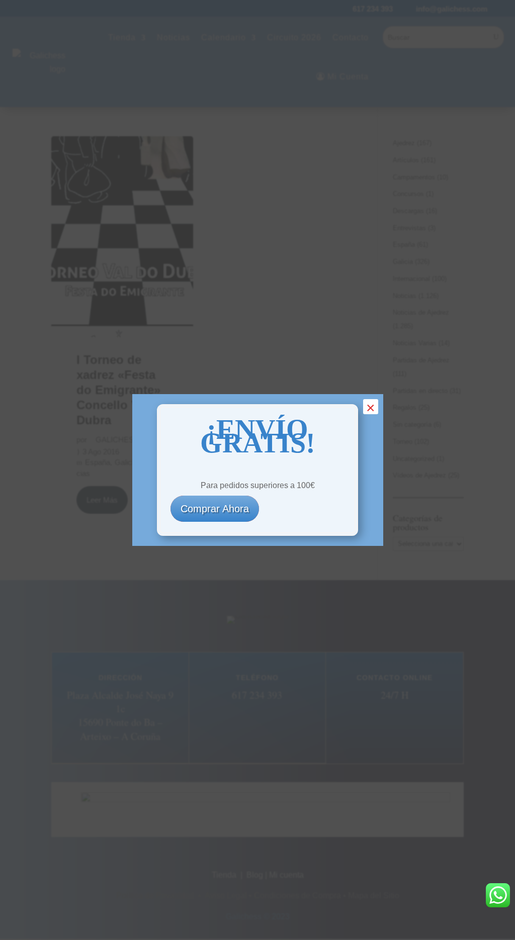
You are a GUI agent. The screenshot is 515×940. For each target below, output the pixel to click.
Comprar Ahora (215, 508)
